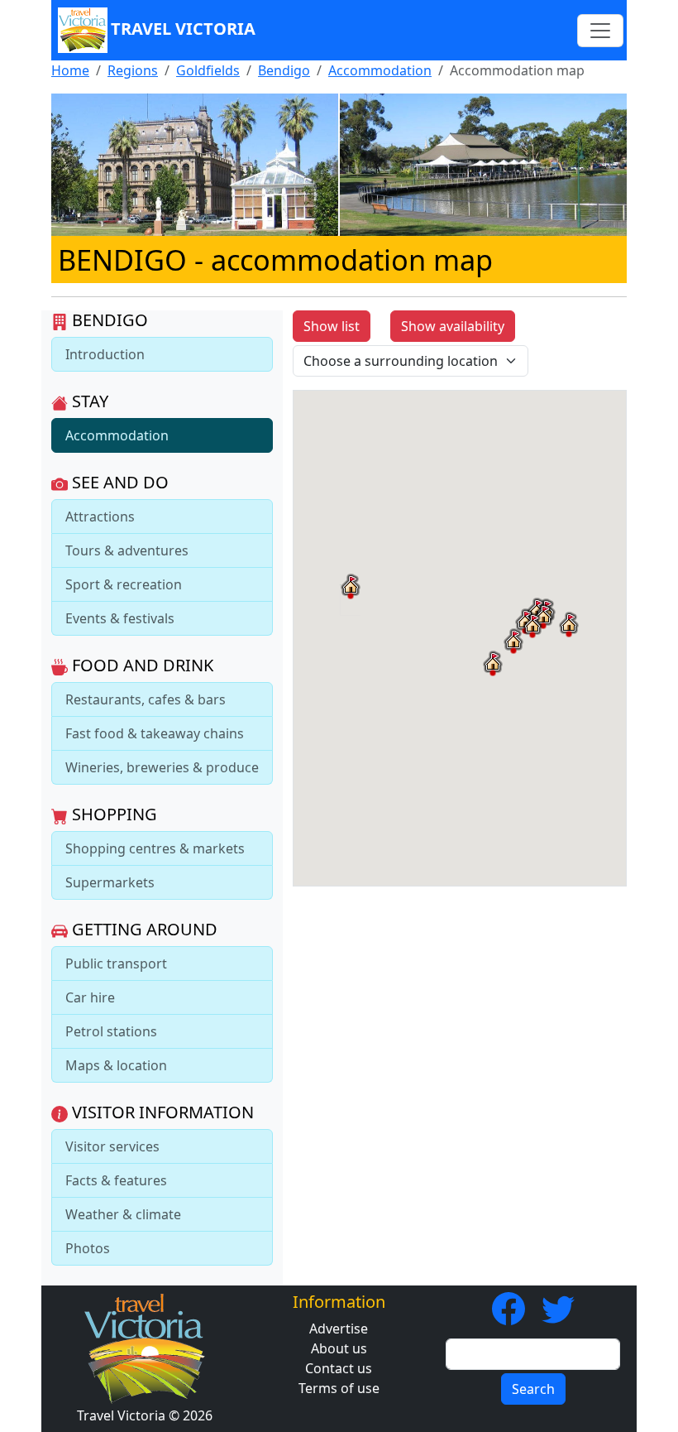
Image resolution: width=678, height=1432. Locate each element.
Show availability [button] (452, 326)
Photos (87, 1248)
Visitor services (112, 1146)
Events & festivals (119, 618)
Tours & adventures (127, 550)
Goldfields (208, 70)
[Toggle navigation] (600, 30)
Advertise (338, 1328)
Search (533, 1389)
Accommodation (380, 70)
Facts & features (116, 1180)
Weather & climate (123, 1214)
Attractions (100, 516)
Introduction (105, 354)
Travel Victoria (183, 28)
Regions (132, 70)
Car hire (90, 997)
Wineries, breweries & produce (162, 767)
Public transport (116, 963)
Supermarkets (110, 882)
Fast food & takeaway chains (154, 733)
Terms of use (339, 1388)
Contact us (338, 1368)
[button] (350, 586)
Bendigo (284, 70)
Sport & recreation (123, 584)
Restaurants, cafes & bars (145, 699)
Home (70, 70)
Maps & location (116, 1065)
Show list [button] (331, 326)
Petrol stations (111, 1031)
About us (339, 1348)
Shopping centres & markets (155, 848)
